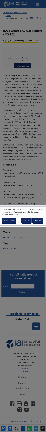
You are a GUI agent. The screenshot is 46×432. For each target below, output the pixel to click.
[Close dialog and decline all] (44, 208)
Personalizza (9, 221)
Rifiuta (26, 221)
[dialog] (23, 216)
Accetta (38, 221)
